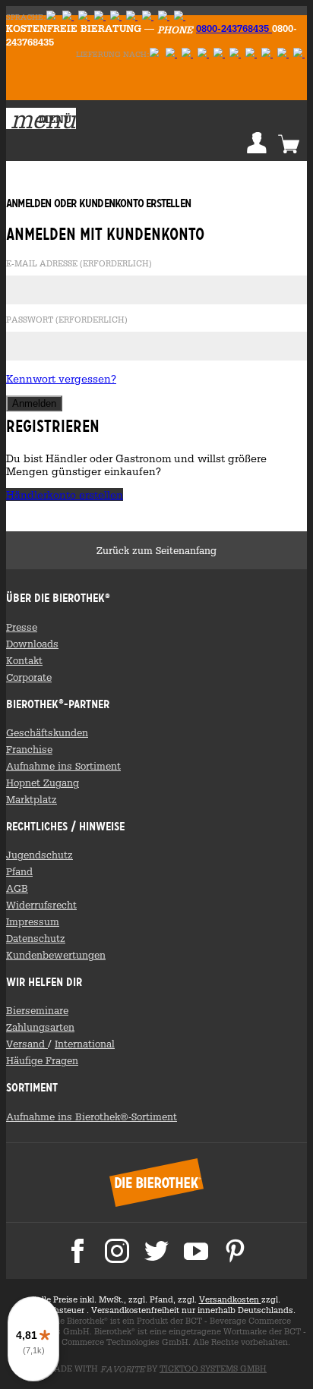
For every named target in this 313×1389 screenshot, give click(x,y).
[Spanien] (299, 54)
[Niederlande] (251, 54)
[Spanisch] (163, 17)
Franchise (29, 749)
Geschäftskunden (47, 732)
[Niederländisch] (116, 17)
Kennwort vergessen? (61, 378)
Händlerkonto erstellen (64, 494)
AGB (17, 888)
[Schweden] (100, 17)
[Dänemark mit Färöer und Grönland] (267, 54)
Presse (21, 627)
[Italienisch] (147, 17)
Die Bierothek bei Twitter (156, 1251)
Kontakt (24, 660)
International (85, 1044)
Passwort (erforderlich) (67, 320)
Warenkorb (288, 142)
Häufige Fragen (42, 1060)
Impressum (32, 921)
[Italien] (203, 54)
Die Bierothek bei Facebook (77, 1251)
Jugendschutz (39, 855)
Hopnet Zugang (42, 782)
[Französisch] (132, 17)
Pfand (19, 871)
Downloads (32, 644)
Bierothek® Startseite (156, 1182)
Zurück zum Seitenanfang (156, 550)
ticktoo (213, 1368)
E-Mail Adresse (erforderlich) (79, 264)
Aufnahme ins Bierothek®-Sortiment (91, 1116)
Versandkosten (230, 1299)
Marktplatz (31, 799)
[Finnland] (84, 17)
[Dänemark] (179, 17)
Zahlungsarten (40, 1027)
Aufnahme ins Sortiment (63, 766)
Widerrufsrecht (41, 905)
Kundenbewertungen (56, 955)
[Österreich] (171, 54)
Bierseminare (37, 1010)
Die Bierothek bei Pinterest (235, 1251)
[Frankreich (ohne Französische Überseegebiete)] (235, 54)
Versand (27, 1044)
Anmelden (256, 142)
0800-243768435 (234, 28)
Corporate (29, 677)
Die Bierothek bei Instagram (117, 1251)
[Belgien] (283, 54)
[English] (68, 17)
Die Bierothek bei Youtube (196, 1251)
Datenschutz (35, 938)
